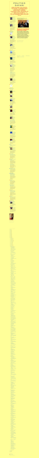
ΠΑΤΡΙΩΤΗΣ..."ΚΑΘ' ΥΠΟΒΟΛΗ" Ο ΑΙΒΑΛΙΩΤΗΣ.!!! (12, 441)
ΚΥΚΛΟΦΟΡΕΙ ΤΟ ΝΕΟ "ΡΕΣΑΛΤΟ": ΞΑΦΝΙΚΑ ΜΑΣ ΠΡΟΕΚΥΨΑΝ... (13, 267)
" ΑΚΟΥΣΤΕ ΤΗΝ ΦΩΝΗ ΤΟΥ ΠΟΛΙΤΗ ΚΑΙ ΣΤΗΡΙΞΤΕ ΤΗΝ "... (13, 374)
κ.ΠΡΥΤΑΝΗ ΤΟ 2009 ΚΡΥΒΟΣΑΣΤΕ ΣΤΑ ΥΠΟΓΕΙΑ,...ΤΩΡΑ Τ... (12, 281)
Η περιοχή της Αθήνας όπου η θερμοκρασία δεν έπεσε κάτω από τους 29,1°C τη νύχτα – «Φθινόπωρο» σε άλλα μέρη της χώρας (13, 73)
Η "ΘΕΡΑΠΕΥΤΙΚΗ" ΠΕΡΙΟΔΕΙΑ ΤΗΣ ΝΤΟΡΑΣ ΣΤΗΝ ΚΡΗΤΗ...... (13, 410)
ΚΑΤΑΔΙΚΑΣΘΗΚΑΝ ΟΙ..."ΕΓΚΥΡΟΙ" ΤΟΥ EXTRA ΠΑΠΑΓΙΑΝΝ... (13, 258)
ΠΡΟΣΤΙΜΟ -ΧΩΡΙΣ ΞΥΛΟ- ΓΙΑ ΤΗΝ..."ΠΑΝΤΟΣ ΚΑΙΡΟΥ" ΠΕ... (13, 380)
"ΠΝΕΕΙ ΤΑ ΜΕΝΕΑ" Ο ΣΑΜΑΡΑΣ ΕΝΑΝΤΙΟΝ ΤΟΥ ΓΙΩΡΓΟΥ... (13, 302)
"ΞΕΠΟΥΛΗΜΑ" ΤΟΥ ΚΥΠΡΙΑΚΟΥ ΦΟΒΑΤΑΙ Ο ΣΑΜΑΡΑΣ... (13, 287)
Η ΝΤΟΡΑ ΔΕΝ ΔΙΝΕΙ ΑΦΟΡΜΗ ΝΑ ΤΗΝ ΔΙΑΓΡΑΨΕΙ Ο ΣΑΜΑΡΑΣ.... (22, 18)
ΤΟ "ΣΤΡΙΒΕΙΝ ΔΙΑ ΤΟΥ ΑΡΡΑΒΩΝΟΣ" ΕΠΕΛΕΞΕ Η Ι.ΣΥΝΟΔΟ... (13, 427)
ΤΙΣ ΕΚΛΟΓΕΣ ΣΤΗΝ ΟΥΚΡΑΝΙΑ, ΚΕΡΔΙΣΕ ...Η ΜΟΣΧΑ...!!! (13, 392)
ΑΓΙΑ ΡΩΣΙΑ (11, 90)
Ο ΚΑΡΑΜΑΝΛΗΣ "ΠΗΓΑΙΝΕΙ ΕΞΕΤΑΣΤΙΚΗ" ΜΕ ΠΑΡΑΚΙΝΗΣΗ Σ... (13, 445)
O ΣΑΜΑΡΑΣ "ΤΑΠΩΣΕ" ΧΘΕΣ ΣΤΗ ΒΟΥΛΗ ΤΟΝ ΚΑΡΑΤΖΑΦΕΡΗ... (13, 386)
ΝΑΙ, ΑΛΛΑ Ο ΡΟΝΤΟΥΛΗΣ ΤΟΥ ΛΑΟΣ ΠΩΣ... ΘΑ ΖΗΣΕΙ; (12, 370)
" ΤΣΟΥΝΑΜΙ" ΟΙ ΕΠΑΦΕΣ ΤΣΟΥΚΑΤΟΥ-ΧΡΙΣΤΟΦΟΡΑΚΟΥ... (12, 422)
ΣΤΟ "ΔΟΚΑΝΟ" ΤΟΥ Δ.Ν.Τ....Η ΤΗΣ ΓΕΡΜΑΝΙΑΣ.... (12, 262)
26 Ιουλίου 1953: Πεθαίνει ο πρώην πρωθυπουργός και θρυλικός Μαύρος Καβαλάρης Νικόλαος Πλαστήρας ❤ (13, 66)
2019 (10, 230)
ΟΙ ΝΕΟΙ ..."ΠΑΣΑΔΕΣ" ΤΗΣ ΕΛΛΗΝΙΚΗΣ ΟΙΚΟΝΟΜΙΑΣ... (12, 425)
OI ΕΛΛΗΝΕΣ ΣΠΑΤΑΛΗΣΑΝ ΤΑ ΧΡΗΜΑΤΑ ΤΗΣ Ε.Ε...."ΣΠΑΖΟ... (13, 416)
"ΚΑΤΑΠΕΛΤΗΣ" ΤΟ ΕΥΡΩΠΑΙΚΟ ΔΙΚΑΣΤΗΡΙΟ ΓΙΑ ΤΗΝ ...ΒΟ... (13, 271)
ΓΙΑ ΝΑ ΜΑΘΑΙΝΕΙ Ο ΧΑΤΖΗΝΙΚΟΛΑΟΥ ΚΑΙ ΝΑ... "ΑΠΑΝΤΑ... (13, 320)
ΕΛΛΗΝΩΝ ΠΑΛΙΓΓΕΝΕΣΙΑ (12, 168)
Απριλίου (11, 244)
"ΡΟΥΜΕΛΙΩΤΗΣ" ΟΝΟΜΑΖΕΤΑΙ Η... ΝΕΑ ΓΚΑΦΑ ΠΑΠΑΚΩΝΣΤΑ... (12, 315)
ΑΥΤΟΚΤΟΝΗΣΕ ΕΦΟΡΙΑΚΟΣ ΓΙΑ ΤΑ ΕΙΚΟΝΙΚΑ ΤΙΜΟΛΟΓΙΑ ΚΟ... (13, 323)
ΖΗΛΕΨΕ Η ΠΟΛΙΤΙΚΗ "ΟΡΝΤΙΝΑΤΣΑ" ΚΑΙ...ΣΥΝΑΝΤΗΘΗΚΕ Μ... (13, 327)
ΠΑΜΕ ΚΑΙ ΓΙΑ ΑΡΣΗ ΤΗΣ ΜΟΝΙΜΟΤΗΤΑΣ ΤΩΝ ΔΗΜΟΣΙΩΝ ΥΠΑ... (12, 398)
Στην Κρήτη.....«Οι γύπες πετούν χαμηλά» (13, 44)
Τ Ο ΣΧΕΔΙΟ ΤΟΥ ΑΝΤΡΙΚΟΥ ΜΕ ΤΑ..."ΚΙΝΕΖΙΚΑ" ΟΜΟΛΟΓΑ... (13, 362)
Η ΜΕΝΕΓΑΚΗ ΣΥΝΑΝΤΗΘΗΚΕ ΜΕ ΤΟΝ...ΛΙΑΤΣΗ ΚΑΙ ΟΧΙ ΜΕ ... (13, 335)
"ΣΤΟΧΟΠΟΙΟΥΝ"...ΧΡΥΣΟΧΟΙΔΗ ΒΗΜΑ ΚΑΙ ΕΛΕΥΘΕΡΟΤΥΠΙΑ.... (13, 304)
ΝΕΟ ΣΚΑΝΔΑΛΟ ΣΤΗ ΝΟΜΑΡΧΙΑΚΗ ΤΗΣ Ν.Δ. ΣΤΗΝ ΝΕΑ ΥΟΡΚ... (12, 390)
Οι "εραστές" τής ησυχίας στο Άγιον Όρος (13, 91)
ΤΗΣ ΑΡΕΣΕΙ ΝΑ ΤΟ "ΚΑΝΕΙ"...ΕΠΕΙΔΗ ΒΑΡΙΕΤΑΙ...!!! (12, 275)
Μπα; (12, 32)
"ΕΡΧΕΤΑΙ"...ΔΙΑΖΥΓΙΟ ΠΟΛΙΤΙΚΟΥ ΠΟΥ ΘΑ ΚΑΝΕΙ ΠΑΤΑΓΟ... (13, 339)
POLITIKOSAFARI (11, 454)
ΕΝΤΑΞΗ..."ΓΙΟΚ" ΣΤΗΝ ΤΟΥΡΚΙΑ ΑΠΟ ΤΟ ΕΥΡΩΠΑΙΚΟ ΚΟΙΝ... (12, 376)
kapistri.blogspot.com (12, 164)
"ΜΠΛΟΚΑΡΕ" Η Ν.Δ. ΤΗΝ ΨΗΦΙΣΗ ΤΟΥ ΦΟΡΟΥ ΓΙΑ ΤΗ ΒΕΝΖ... (13, 367)
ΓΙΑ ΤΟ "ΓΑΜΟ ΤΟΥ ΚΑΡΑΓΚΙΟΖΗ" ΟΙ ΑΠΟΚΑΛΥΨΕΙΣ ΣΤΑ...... (12, 351)
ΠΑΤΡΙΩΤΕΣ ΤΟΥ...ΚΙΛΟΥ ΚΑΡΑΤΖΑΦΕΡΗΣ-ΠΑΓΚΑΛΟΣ (12, 255)
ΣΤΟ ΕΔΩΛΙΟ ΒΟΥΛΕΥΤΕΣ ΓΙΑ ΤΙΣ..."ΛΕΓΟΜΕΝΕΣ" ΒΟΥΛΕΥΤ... (13, 404)
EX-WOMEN (11, 105)
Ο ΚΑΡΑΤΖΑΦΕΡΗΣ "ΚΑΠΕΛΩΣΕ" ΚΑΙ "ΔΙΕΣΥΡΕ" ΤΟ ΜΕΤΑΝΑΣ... (13, 394)
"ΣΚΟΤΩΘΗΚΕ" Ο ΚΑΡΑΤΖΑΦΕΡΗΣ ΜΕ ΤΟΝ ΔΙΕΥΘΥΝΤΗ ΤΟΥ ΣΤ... (13, 289)
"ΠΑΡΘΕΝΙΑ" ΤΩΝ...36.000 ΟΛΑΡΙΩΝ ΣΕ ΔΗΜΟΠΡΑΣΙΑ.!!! (12, 436)
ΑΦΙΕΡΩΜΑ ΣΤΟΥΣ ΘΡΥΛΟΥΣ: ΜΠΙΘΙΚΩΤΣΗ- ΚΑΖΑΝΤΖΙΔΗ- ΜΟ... (13, 443)
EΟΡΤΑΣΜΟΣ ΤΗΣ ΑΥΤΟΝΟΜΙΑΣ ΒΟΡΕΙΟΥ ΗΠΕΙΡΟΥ (12, 325)
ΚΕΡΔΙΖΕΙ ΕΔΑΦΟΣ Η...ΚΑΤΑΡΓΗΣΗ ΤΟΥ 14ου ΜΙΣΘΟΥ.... (13, 337)
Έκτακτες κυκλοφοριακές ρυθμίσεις (13, 52)
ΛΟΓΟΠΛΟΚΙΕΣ (11, 94)
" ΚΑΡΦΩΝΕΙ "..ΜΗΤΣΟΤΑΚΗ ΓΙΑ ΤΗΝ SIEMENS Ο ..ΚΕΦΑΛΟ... (13, 412)
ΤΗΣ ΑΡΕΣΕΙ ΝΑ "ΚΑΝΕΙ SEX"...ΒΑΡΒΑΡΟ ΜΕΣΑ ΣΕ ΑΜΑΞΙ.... (13, 269)
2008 (10, 451)
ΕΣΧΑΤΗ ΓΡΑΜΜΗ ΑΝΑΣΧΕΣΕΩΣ (11, 31)
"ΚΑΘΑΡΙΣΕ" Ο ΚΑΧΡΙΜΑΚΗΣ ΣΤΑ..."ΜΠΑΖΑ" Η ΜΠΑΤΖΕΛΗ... (13, 418)
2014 (10, 234)
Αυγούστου (12, 241)
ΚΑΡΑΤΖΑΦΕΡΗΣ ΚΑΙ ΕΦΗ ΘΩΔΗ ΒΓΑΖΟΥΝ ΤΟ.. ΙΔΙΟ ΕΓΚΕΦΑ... (13, 402)
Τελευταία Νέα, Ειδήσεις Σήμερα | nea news (12, 185)
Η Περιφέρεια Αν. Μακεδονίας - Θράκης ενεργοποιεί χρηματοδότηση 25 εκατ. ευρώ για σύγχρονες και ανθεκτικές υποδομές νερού (13, 38)
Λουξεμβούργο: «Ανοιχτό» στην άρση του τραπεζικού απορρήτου (13, 202)
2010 (10, 237)
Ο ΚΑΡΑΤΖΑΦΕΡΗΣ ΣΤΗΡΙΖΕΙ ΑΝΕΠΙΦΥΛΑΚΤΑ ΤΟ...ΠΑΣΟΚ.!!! (13, 434)
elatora (10, 144)
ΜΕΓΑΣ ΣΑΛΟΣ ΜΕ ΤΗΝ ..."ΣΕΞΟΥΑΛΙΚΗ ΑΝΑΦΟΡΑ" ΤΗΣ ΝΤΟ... (13, 341)
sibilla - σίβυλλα (11, 116)
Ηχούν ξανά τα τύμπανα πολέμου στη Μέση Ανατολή (14, 79)
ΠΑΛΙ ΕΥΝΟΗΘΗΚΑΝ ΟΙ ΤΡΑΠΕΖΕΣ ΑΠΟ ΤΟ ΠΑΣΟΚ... (12, 372)
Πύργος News (11, 84)
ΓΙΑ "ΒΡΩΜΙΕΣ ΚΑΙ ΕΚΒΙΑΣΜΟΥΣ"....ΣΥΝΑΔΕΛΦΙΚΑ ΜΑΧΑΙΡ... (13, 273)
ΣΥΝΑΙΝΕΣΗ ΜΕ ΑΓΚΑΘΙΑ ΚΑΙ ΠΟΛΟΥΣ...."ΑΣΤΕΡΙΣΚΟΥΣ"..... (13, 438)
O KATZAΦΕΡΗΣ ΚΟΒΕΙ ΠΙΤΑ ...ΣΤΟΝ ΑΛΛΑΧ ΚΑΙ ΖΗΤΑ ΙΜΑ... (13, 378)
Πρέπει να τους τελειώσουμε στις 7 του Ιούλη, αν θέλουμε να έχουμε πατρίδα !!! (13, 145)
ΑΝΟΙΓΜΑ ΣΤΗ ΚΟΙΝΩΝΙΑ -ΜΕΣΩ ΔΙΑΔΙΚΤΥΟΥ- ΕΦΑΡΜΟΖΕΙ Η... (12, 420)
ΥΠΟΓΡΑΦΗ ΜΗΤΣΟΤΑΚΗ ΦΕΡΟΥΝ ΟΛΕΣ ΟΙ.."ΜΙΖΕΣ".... (12, 396)
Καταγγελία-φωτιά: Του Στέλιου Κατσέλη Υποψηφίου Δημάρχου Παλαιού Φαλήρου (12, 155)
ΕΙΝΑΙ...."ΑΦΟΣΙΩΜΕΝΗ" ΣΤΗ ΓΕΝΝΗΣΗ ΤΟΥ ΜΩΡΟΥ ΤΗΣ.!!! (13, 347)
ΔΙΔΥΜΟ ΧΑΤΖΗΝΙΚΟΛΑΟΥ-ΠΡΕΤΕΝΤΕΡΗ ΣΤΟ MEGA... (13, 300)
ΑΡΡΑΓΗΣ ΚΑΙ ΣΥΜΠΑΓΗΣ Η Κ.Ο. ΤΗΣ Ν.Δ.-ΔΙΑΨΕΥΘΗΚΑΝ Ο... (13, 313)
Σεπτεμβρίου (12, 240)
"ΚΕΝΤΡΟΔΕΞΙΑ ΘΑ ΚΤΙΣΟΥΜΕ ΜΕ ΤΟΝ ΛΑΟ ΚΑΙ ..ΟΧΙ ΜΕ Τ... (13, 297)
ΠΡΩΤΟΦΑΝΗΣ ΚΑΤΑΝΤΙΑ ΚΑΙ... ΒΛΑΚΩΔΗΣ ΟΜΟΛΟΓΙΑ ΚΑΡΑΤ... (12, 247)
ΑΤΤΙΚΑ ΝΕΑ (11, 131)
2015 (10, 233)
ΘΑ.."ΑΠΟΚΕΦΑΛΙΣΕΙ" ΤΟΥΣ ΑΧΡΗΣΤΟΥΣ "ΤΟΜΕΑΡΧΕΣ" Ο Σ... (13, 382)
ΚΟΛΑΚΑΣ (11, 109)
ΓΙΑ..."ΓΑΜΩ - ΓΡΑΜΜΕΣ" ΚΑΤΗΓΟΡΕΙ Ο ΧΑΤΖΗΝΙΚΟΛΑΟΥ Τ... (12, 293)
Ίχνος (10, 43)
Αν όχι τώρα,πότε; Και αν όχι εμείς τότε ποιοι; (14, 207)
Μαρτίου (11, 245)
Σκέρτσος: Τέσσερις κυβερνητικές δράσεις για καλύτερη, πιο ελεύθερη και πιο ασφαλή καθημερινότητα (13, 26)
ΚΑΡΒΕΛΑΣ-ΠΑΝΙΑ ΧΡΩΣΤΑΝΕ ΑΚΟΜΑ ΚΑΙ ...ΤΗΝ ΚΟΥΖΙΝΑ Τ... (12, 357)
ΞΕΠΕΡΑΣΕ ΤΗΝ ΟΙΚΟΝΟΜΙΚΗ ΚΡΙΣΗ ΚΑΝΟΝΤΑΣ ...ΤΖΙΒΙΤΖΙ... (12, 349)
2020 (10, 229)
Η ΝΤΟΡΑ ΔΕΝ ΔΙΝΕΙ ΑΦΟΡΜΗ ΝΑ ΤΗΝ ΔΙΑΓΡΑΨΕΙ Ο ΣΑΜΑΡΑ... (13, 359)
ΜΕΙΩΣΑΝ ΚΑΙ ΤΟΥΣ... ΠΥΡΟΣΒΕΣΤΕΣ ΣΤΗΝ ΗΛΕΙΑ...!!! (12, 265)
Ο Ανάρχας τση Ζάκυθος (12, 138)
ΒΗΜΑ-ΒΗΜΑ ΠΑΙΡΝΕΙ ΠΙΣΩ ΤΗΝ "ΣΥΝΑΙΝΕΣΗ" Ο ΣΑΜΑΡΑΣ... (13, 414)
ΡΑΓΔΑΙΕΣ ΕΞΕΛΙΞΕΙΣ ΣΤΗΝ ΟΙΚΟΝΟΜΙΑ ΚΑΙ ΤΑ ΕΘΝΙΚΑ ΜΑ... (13, 334)
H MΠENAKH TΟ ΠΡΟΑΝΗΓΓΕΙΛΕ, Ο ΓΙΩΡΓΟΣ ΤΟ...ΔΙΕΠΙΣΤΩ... (13, 353)
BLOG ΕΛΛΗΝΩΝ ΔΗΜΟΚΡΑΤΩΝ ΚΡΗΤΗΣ (12, 173)
